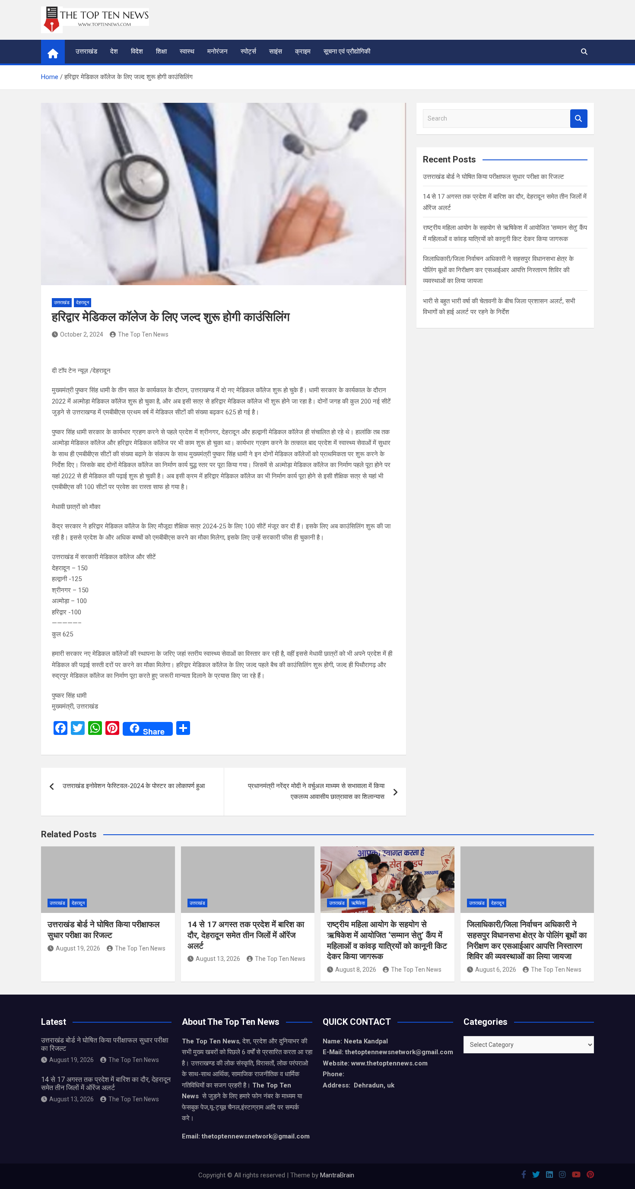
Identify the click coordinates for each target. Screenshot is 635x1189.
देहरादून (82, 302)
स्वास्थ (187, 51)
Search (578, 118)
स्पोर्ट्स (248, 51)
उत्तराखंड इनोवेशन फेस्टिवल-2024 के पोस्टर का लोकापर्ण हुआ (134, 786)
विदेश (137, 51)
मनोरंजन (217, 51)
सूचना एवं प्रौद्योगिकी (347, 51)
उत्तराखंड (86, 51)
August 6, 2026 (495, 969)
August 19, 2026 (78, 948)
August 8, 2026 (355, 969)
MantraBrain (337, 1175)
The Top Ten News (143, 334)
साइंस (275, 51)
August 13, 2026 (218, 958)
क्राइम (303, 51)
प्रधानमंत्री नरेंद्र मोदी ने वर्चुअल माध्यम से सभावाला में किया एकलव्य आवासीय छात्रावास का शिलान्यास (316, 791)
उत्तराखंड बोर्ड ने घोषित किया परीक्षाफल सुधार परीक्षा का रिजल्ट (493, 177)
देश (114, 51)
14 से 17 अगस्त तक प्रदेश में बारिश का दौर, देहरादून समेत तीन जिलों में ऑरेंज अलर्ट (245, 935)
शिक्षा (161, 51)
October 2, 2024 (81, 334)
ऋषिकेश (358, 903)
